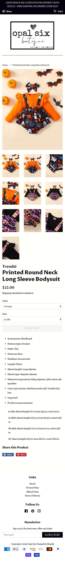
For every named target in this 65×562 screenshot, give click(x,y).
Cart (60, 11)
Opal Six (32, 544)
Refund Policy (32, 492)
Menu (9, 11)
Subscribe (52, 535)
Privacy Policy (32, 487)
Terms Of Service (32, 495)
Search (32, 483)
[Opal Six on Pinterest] (32, 511)
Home (5, 65)
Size (4, 313)
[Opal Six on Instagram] (39, 511)
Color (5, 300)
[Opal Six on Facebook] (26, 511)
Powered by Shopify (45, 544)
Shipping (6, 293)
